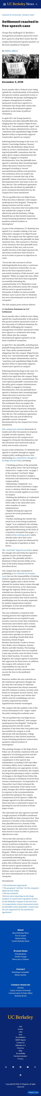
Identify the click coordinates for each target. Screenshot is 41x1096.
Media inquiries (20, 975)
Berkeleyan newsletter (20, 972)
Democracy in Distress (20, 959)
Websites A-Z (20, 1045)
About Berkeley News (20, 933)
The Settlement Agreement (15, 885)
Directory (20, 1048)
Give (20, 1035)
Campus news (28, 15)
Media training (20, 938)
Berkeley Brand (20, 996)
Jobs (20, 1032)
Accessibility (20, 1053)
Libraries (20, 988)
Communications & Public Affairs (20, 993)
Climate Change (20, 957)
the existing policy (22, 535)
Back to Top (33, 1092)
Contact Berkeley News (20, 941)
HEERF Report (20, 1040)
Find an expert (20, 936)
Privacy (20, 1059)
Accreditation (21, 1037)
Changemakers (20, 954)
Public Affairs (11, 50)
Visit (20, 1026)
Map (20, 1051)
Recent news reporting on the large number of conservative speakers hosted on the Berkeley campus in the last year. (20, 899)
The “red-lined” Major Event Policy (17, 550)
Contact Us (20, 1043)
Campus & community (11, 15)
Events (20, 1029)
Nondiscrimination (20, 1056)
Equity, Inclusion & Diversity (20, 990)
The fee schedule (10, 893)
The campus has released (13, 429)
